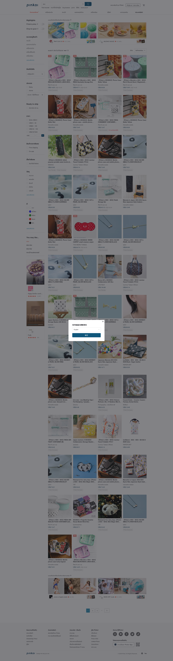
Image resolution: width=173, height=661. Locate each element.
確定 (86, 335)
